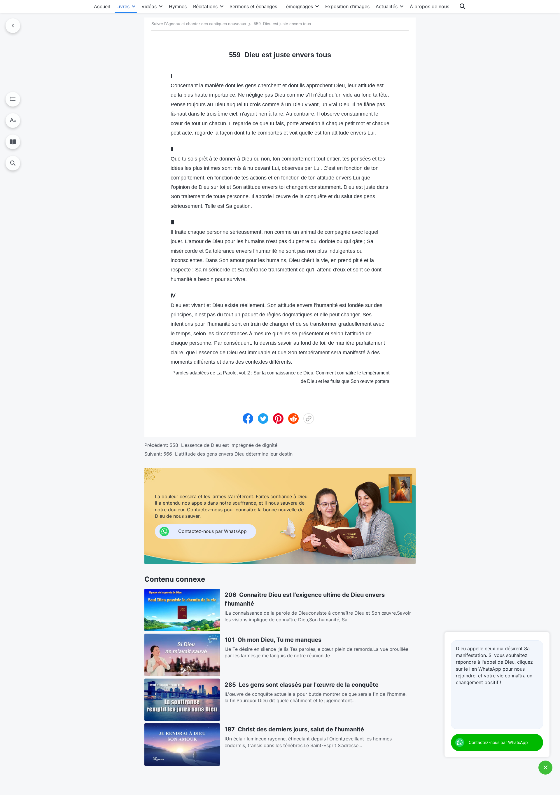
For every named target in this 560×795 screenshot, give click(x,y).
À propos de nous (429, 6)
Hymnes (178, 6)
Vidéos (149, 6)
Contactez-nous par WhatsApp (498, 742)
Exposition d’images (347, 6)
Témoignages (298, 6)
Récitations (205, 6)
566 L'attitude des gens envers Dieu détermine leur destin (228, 454)
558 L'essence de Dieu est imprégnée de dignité (223, 445)
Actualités (387, 6)
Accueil (102, 6)
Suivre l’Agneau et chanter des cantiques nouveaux (198, 23)
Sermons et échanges (253, 6)
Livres (123, 6)
